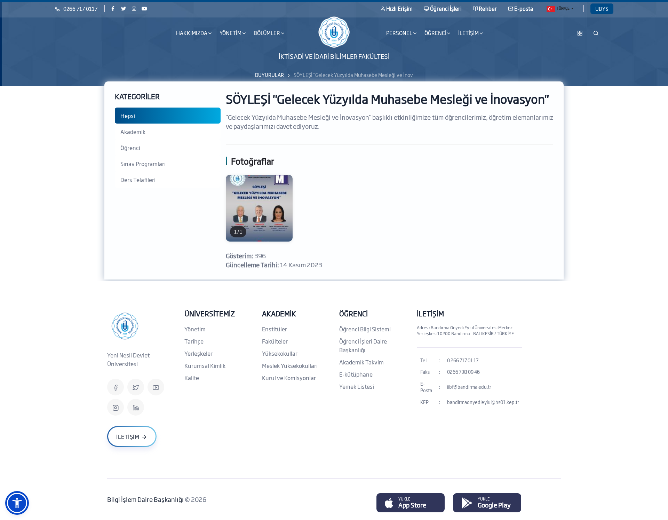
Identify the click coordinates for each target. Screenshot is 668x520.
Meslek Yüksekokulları (290, 365)
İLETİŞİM (430, 313)
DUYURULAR (269, 74)
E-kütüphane (356, 374)
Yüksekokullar (279, 353)
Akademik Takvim (361, 362)
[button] (17, 503)
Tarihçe (194, 341)
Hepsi (127, 115)
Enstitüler (274, 329)
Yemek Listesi (356, 386)
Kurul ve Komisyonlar (289, 377)
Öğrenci (130, 147)
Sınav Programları (143, 163)
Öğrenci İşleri (446, 9)
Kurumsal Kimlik (204, 365)
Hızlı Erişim (399, 9)
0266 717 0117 (80, 8)
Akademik (132, 131)
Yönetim (195, 329)
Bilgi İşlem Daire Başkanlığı (146, 499)
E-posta (523, 9)
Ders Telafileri (138, 179)
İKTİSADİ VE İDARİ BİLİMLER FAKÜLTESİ (334, 55)
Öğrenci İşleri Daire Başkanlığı (363, 345)
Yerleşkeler (198, 353)
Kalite (191, 377)
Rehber (488, 9)
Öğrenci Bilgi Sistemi (365, 329)
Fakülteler (275, 341)
